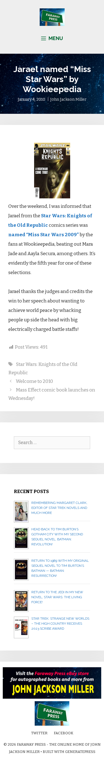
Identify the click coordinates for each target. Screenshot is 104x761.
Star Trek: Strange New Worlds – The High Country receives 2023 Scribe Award (60, 624)
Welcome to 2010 (34, 381)
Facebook (63, 733)
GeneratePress (80, 752)
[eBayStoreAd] (52, 697)
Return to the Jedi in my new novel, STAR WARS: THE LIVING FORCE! (57, 597)
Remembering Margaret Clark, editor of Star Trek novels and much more (59, 508)
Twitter (39, 733)
